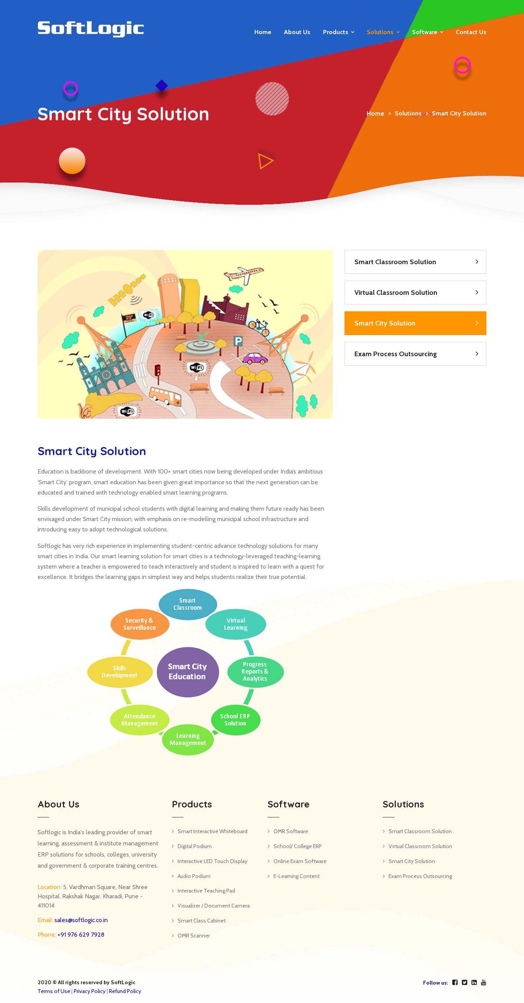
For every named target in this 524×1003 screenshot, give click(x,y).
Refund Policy (125, 991)
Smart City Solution (384, 323)
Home (262, 32)
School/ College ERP (298, 846)
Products (335, 32)
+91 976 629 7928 (80, 934)
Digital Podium (195, 846)
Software (424, 32)
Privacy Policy (89, 991)
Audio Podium (194, 876)
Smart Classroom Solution (395, 262)
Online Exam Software (300, 861)
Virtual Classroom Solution (395, 292)
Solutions (380, 32)
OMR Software (291, 831)
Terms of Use (54, 991)
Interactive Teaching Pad (206, 890)
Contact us (471, 32)
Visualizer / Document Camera (214, 905)
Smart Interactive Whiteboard (212, 831)
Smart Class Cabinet (202, 920)
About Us (297, 32)
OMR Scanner (194, 935)
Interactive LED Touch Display (212, 861)
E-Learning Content (297, 876)
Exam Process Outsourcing (395, 354)
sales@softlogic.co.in (80, 920)
